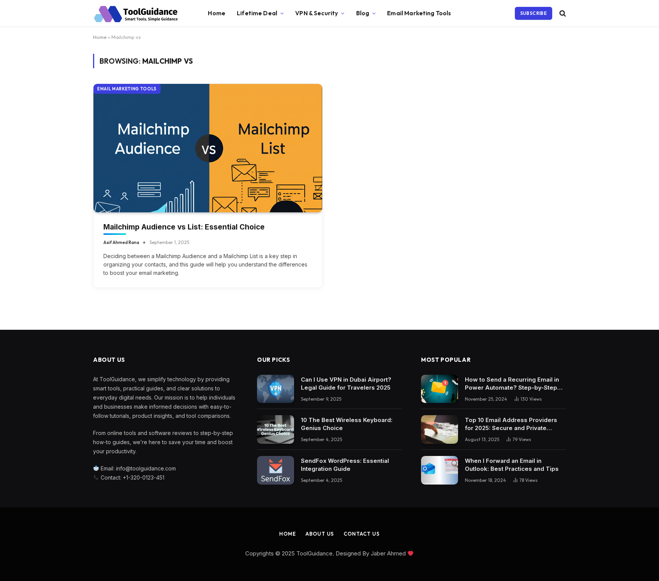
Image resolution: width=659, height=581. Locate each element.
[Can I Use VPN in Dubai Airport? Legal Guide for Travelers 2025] (275, 389)
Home (216, 13)
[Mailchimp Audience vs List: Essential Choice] (207, 148)
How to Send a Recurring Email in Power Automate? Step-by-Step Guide (512, 384)
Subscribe (533, 13)
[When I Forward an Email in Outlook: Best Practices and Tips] (439, 470)
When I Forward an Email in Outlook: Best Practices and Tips (512, 464)
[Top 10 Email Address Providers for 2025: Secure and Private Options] (439, 429)
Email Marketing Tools (419, 13)
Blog (363, 13)
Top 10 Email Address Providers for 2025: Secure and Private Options (511, 424)
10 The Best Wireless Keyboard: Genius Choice (346, 424)
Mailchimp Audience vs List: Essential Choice (184, 227)
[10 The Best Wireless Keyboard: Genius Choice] (275, 429)
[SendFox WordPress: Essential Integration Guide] (275, 470)
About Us (319, 534)
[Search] (562, 13)
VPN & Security (316, 13)
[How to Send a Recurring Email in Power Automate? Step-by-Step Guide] (439, 389)
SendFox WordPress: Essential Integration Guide (345, 464)
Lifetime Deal (257, 13)
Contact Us (361, 534)
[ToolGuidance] (135, 13)
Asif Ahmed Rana (121, 242)
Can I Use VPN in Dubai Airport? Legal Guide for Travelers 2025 (346, 383)
